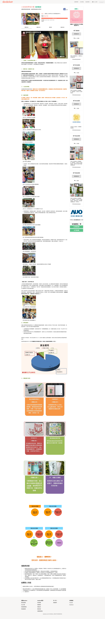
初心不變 (23, 604)
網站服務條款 (24, 606)
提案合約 (39, 606)
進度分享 (38, 27)
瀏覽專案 (76, 1)
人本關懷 (39, 6)
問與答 (50, 27)
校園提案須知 (40, 611)
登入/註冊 (95, 1)
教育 (36, 6)
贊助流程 (39, 608)
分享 (67, 9)
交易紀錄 (77, 230)
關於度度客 (23, 602)
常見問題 (39, 602)
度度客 (8, 1)
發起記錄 (77, 226)
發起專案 (88, 1)
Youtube (71, 602)
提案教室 (39, 604)
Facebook (71, 604)
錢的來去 (62, 27)
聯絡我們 (55, 602)
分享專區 (82, 1)
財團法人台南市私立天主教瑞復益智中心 (76, 25)
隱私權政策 (23, 608)
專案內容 (26, 27)
